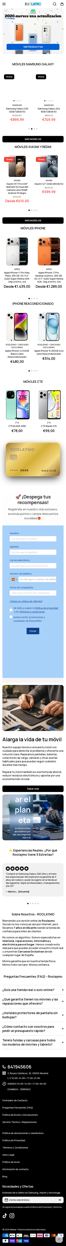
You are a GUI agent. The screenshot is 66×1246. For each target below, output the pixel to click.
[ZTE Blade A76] (49, 405)
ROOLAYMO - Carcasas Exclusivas (17, 346)
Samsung (17, 105)
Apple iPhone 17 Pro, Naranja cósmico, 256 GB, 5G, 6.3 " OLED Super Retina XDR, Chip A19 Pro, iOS (48, 277)
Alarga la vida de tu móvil (32, 739)
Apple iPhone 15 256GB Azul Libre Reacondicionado (48, 352)
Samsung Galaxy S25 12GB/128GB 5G (17, 110)
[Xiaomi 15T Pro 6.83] (17, 166)
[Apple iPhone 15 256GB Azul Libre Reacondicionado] (49, 327)
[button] (62, 4)
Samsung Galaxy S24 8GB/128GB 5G (49, 110)
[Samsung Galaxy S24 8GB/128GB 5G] (49, 87)
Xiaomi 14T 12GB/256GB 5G (48, 183)
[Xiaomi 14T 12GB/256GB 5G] (49, 166)
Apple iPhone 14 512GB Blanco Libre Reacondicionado (17, 353)
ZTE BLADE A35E (17, 426)
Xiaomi (17, 180)
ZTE (17, 422)
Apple (17, 269)
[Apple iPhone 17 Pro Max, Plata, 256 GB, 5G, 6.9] (17, 251)
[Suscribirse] (60, 1200)
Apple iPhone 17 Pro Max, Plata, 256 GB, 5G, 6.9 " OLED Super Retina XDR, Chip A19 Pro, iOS (17, 277)
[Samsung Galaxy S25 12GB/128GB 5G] (17, 87)
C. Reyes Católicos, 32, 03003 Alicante (28, 1073)
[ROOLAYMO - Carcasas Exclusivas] (33, 4)
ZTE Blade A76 (49, 426)
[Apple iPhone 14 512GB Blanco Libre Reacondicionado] (17, 327)
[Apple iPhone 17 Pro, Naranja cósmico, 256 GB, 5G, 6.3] (49, 251)
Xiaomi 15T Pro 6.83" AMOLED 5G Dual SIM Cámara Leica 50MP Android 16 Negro (17, 188)
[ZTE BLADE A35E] (17, 405)
